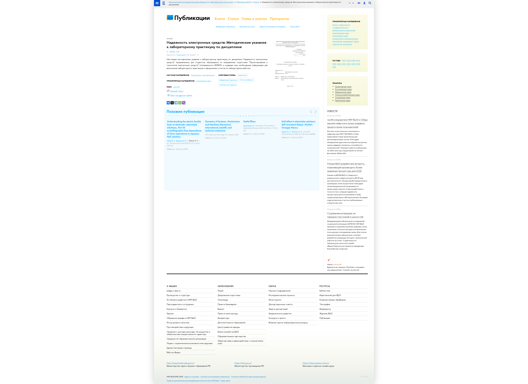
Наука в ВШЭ (295, 27)
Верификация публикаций (225, 27)
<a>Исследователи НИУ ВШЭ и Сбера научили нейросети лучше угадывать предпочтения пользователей (347, 123)
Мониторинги (275, 299)
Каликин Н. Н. (297, 132)
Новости (332, 111)
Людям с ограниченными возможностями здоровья (189, 343)
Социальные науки (342, 97)
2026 (348, 60)
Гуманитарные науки (343, 86)
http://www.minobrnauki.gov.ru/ (180, 363)
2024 (358, 60)
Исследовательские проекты (282, 295)
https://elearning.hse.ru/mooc (316, 363)
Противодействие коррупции (180, 327)
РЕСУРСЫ (325, 286)
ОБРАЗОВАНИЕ (226, 286)
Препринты (279, 18)
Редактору (364, 376)
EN (353, 3)
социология (337, 44)
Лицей (220, 290)
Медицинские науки (343, 92)
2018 (358, 64)
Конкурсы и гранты (277, 318)
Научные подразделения (280, 290)
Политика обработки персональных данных (248, 376)
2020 (348, 64)
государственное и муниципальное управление (343, 29)
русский (177, 87)
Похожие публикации (185, 111)
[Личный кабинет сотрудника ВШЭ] (364, 3)
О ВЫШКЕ (172, 286)
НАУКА (272, 286)
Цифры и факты (174, 290)
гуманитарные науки (340, 33)
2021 (344, 64)
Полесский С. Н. (182, 55)
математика (337, 41)
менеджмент (348, 41)
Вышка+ (221, 309)
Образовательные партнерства (232, 336)
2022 (339, 64)
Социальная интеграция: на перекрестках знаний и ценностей (345, 215)
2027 (344, 60)
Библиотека (325, 290)
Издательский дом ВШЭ (330, 295)
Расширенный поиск (247, 27)
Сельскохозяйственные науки (347, 95)
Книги (220, 18)
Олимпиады (223, 299)
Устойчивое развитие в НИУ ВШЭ (182, 299)
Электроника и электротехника (202, 75)
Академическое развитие (280, 313)
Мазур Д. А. (171, 141)
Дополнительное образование (231, 322)
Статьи (233, 18)
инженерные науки (340, 36)
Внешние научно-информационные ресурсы (288, 322)
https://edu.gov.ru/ (243, 363)
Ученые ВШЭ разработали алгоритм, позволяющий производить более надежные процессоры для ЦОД (346, 167)
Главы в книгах (254, 18)
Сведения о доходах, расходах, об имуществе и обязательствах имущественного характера (188, 333)
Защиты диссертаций (278, 309)
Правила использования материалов (272, 27)
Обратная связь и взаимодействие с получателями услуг (240, 342)
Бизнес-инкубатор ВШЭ (228, 331)
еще (334, 67)
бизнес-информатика (341, 25)
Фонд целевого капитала (178, 322)
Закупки (170, 313)
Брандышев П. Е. (182, 141)
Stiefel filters (249, 121)
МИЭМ (172, 52)
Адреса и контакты (191, 376)
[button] (234, 116)
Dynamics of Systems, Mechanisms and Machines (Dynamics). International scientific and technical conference (222, 126)
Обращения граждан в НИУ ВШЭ (181, 318)
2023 (334, 64)
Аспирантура (223, 318)
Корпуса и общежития (177, 309)
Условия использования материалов (215, 376)
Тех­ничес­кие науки (342, 100)
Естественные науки (343, 89)
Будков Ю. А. (286, 132)
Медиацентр (325, 309)
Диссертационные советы (280, 304)
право (356, 41)
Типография (325, 304)
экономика (347, 44)
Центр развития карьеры (229, 327)
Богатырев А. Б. (249, 126)
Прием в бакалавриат (227, 304)
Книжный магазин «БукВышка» (333, 299)
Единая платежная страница (179, 348)
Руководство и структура (178, 295)
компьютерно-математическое (345, 38)
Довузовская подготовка (229, 295)
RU (350, 3)
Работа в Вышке (173, 352)
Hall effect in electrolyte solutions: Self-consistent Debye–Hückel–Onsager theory (298, 124)
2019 (353, 64)
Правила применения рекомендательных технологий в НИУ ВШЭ (193, 380)
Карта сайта (225, 380)
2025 (353, 60)
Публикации (192, 17)
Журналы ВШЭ (326, 313)
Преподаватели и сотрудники (180, 304)
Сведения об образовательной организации (186, 338)
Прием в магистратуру (228, 313)
